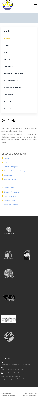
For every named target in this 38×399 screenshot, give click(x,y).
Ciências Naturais (10, 179)
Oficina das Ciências (11, 205)
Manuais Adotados (11, 80)
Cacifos (7, 59)
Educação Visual (9, 188)
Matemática (8, 175)
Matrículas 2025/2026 (12, 88)
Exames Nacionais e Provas (14, 73)
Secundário (8, 109)
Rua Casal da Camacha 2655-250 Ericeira (15, 364)
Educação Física (9, 200)
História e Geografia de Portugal (15, 171)
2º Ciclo (7, 38)
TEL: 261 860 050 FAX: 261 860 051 (13, 370)
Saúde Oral (8, 102)
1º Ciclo (7, 31)
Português (7, 158)
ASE (5, 52)
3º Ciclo (7, 45)
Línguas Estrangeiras (11, 167)
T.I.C (5, 183)
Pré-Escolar (8, 95)
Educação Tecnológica (11, 192)
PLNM (6, 162)
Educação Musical (10, 196)
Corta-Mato (8, 66)
